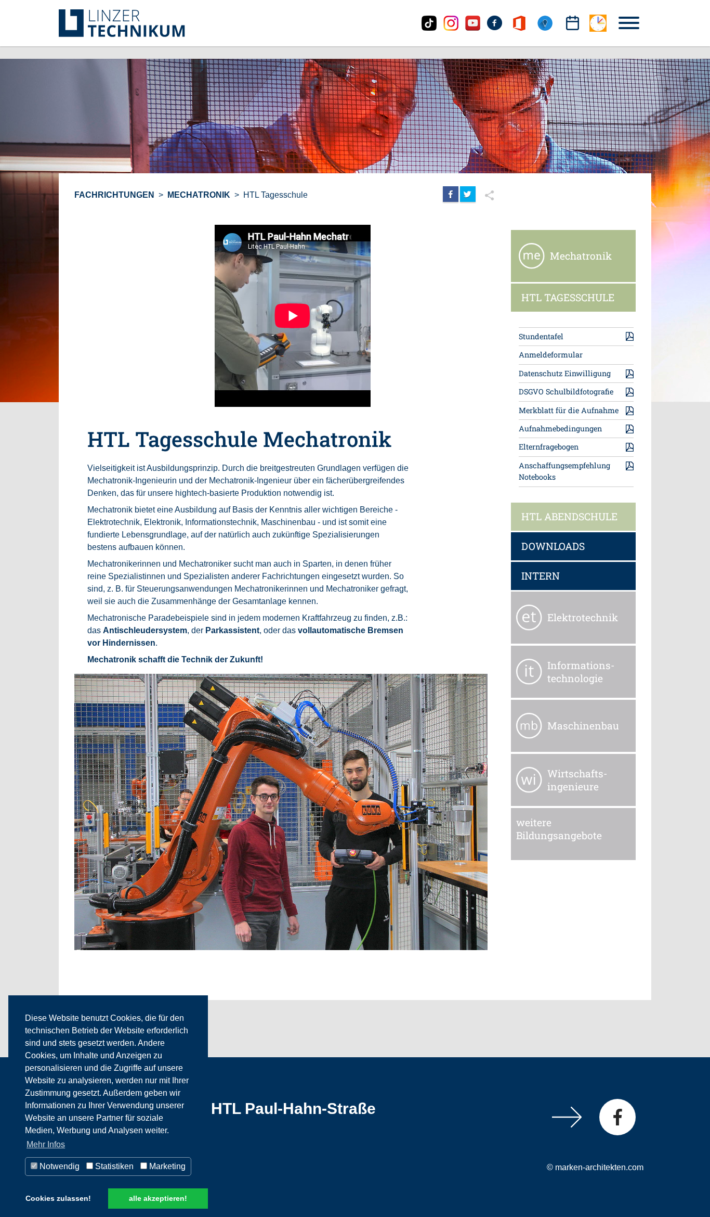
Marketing (166, 1166)
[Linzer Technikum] (122, 22)
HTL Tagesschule (275, 194)
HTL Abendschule (569, 516)
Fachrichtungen (114, 194)
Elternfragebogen (548, 447)
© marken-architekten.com (595, 1167)
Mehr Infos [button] (46, 1144)
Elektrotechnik (582, 617)
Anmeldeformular (551, 355)
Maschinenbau (583, 725)
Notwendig (58, 1166)
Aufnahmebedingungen (560, 428)
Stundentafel (541, 336)
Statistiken (113, 1166)
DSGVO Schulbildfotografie (566, 391)
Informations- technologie (580, 672)
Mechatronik (198, 194)
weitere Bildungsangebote (559, 829)
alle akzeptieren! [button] (158, 1198)
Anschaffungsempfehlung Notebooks (564, 471)
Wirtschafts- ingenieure (577, 780)
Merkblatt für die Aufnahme (569, 410)
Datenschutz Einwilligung (565, 373)
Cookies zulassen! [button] (58, 1198)
